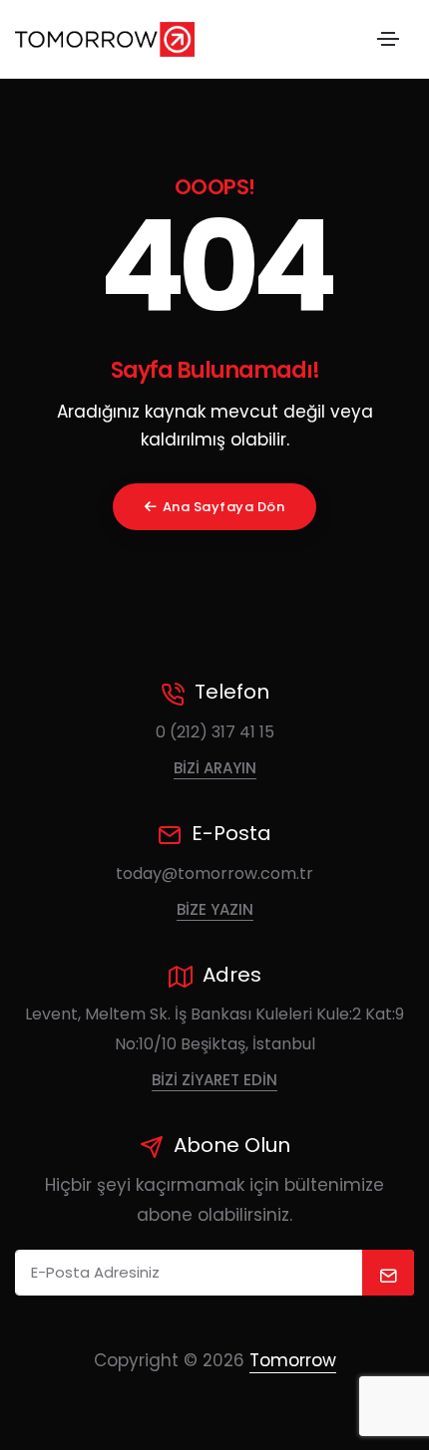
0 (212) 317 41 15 (215, 732)
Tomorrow (292, 1360)
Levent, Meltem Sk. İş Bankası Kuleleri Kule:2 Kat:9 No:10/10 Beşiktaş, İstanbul (214, 1029)
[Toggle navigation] (388, 39)
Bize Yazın (215, 909)
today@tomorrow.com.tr (214, 873)
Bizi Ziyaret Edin (214, 1079)
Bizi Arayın (215, 767)
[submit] (388, 1273)
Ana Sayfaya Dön (224, 506)
